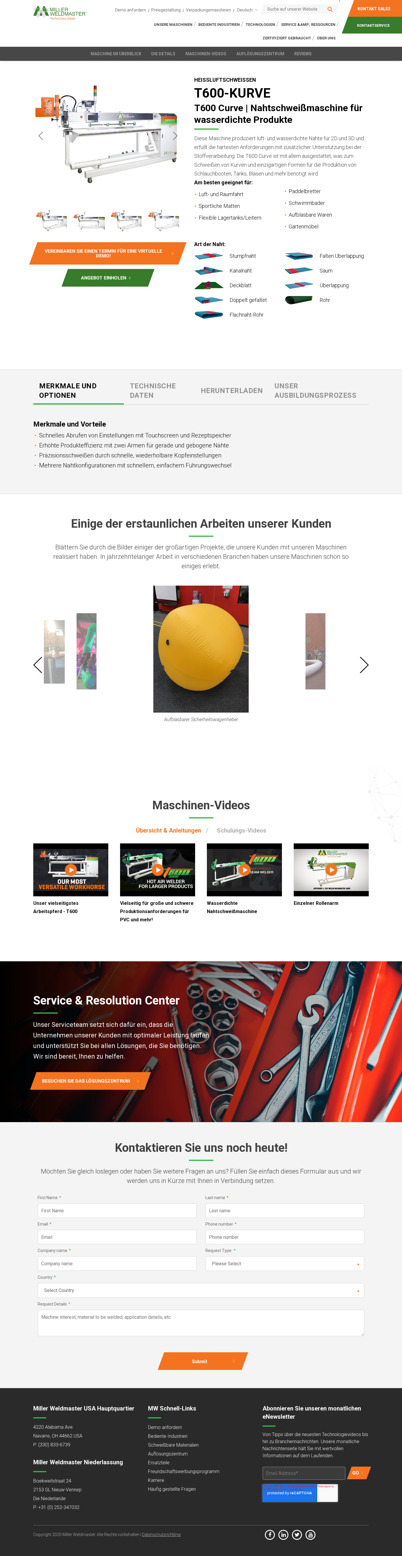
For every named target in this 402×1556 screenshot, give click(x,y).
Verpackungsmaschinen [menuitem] (208, 10)
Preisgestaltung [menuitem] (166, 10)
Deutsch (245, 10)
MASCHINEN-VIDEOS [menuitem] (205, 53)
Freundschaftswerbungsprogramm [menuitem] (184, 1471)
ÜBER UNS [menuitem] (326, 38)
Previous (40, 135)
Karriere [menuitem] (156, 1480)
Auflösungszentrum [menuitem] (168, 1454)
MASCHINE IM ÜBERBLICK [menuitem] (116, 53)
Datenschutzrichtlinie (161, 1534)
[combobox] (246, 9)
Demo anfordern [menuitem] (130, 10)
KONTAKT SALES (374, 8)
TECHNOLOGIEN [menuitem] (260, 24)
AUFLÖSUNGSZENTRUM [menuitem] (260, 53)
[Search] (330, 9)
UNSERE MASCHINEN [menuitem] (173, 24)
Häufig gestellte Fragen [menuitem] (172, 1489)
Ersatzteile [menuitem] (159, 1462)
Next (175, 135)
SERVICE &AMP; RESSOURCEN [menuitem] (308, 24)
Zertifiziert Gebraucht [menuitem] (287, 38)
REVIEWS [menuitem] (303, 53)
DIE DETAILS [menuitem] (163, 53)
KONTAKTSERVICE (373, 25)
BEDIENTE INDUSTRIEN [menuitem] (219, 24)
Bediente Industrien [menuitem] (167, 1436)
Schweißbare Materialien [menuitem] (173, 1445)
